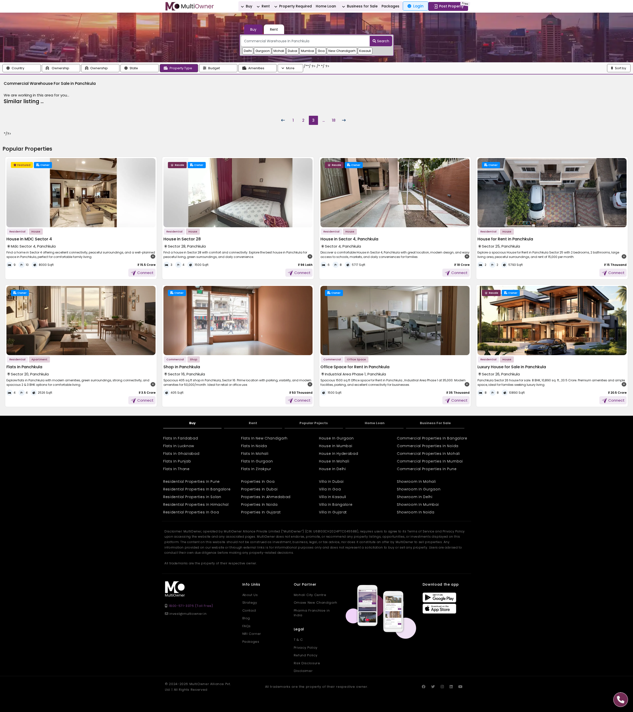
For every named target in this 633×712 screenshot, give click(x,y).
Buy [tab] (253, 29)
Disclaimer (303, 670)
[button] (21, 68)
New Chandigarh (342, 50)
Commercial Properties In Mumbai (430, 461)
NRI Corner (251, 633)
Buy (248, 6)
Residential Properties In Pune (191, 481)
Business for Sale (362, 6)
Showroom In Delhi (414, 496)
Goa (321, 50)
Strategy (249, 602)
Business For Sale (435, 423)
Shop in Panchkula (181, 367)
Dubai (292, 50)
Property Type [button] (181, 68)
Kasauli (365, 50)
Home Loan (326, 6)
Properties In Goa (258, 481)
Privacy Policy (305, 647)
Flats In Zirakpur (256, 468)
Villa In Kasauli (332, 496)
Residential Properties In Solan (192, 496)
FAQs (246, 626)
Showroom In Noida (415, 512)
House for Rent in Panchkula (505, 239)
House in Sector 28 (182, 239)
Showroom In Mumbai (418, 504)
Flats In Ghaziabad (181, 453)
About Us (250, 595)
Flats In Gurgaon (257, 461)
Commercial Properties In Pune (426, 468)
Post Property (451, 6)
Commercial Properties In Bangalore (432, 438)
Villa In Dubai (331, 481)
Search (382, 41)
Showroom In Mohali (416, 481)
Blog (246, 618)
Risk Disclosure (307, 663)
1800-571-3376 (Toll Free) (191, 605)
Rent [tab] (274, 29)
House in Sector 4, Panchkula (349, 239)
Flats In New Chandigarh (264, 438)
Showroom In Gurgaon (418, 489)
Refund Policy (305, 655)
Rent (265, 6)
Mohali (278, 50)
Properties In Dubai (259, 489)
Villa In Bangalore (336, 504)
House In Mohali (334, 461)
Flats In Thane (176, 468)
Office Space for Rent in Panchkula (354, 367)
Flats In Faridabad (180, 438)
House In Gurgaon (336, 438)
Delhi (248, 50)
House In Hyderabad (338, 453)
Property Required (295, 6)
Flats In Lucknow (178, 445)
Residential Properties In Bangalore (197, 489)
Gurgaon (262, 50)
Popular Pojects (313, 423)
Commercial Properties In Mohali (428, 453)
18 (334, 120)
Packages (390, 6)
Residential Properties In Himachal (196, 504)
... (323, 120)
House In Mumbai (335, 445)
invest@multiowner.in (187, 613)
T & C (298, 639)
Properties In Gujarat (261, 512)
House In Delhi (332, 468)
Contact (249, 610)
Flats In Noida (254, 445)
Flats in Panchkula (24, 367)
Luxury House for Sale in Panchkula (511, 367)
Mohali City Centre (310, 595)
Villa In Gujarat (333, 512)
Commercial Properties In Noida (427, 445)
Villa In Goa (330, 489)
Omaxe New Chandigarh (315, 602)
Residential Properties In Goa (191, 512)
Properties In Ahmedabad (266, 496)
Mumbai (307, 50)
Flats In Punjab (177, 461)
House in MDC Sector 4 (29, 239)
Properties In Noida (259, 504)
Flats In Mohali (255, 453)
